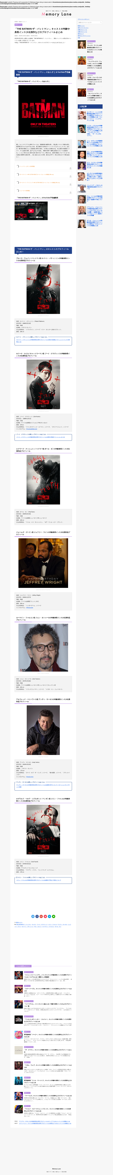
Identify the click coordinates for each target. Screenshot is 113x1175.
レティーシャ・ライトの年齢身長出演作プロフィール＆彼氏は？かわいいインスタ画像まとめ (45, 1123)
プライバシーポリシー (83, 19)
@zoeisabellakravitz (31, 429)
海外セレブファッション (84, 35)
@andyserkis (29, 776)
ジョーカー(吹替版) (25, 190)
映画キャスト (19, 922)
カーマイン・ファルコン (48, 926)
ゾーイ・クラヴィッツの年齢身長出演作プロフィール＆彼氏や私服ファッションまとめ (40, 437)
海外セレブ (81, 33)
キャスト (34, 924)
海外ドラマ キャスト (83, 27)
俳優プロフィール (82, 29)
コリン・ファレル (52, 924)
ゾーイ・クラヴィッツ (42, 924)
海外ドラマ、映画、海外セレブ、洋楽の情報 (56, 1171)
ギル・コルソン (38, 926)
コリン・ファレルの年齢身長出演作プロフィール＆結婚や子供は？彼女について (38, 880)
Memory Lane (56, 1169)
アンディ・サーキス (62, 924)
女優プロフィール (82, 31)
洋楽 (79, 37)
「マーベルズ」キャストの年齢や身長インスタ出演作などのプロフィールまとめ (48, 1095)
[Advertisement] (43, 56)
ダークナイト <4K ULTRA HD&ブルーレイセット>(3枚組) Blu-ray (37, 174)
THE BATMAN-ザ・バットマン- (23, 924)
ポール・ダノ (58, 926)
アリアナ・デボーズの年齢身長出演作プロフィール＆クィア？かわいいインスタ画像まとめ (44, 1121)
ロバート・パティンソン (28, 926)
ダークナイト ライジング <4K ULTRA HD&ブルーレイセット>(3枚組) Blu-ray (40, 182)
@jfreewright (29, 607)
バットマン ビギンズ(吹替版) (27, 166)
